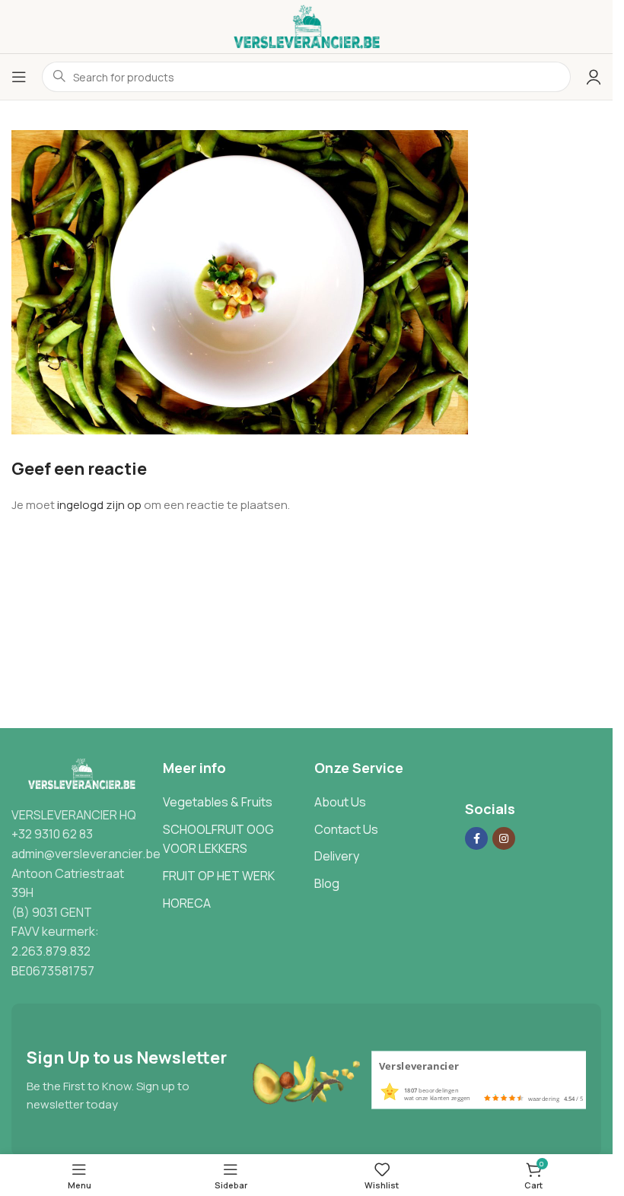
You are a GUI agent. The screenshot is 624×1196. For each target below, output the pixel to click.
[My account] (593, 77)
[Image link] (79, 773)
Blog (326, 883)
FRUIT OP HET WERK (219, 875)
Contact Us (346, 829)
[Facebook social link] (476, 838)
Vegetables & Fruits (217, 802)
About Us (340, 802)
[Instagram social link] (503, 838)
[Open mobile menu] (19, 77)
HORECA (187, 903)
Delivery (336, 856)
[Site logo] (307, 25)
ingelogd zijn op (99, 505)
